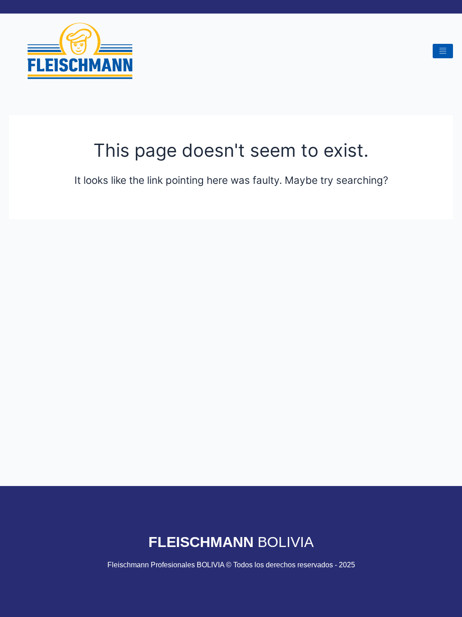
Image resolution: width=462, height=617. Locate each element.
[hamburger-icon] (443, 51)
